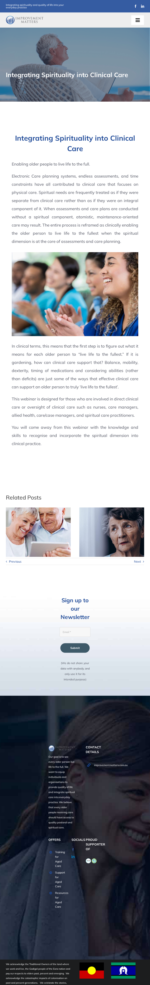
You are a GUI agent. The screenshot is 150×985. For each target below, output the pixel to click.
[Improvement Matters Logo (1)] (25, 17)
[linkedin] (142, 6)
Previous (15, 561)
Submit (75, 648)
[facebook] (135, 6)
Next (137, 561)
